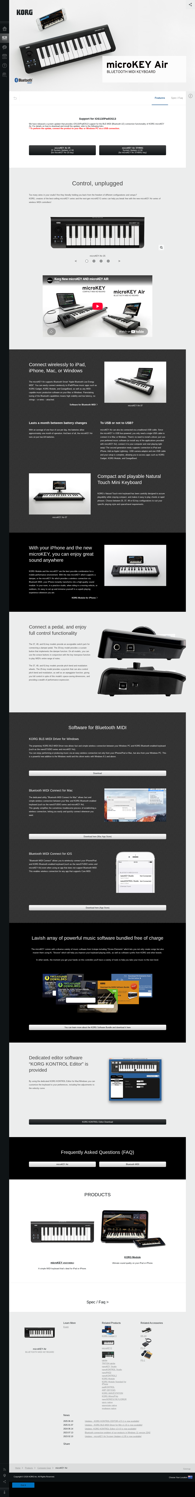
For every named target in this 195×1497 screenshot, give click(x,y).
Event (66, 1327)
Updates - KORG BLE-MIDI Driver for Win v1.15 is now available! (113, 1425)
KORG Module (132, 1257)
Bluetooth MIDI (132, 1164)
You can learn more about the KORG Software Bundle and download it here (97, 1027)
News (5, 1470)
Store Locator (5, 74)
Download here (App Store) (97, 908)
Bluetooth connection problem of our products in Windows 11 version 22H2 (117, 1432)
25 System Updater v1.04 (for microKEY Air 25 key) (62, 150)
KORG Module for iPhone (84, 598)
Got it (23, 1485)
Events (5, 56)
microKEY (62, 1262)
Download (97, 773)
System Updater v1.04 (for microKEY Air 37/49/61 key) (133, 150)
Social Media (5, 1482)
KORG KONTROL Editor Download (97, 1122)
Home (5, 29)
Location (5, 1476)
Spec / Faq (177, 98)
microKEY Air (62, 1164)
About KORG (5, 1492)
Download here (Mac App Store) (98, 836)
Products (5, 38)
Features (5, 47)
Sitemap (186, 1469)
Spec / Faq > (98, 1302)
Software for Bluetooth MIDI (83, 405)
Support (5, 65)
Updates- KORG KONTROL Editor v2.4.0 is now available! (110, 1429)
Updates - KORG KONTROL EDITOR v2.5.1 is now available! (112, 1421)
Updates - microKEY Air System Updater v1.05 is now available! (113, 1436)
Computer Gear (44, 1468)
